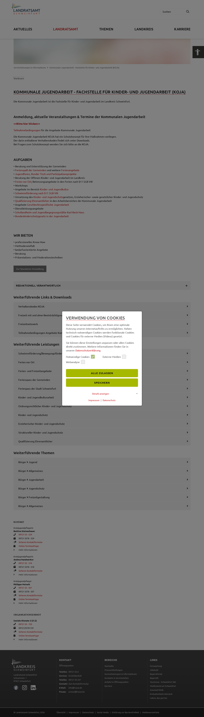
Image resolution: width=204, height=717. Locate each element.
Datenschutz (109, 400)
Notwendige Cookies (78, 356)
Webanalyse (73, 362)
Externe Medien (112, 356)
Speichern (102, 382)
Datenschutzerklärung (87, 350)
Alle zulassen (102, 373)
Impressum (93, 400)
